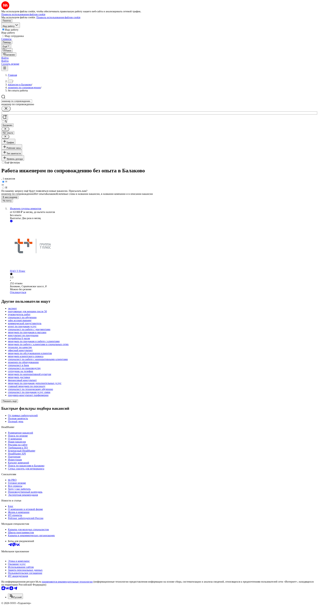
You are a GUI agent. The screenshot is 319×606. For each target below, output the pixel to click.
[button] (5, 58)
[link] (7, 50)
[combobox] (16, 101)
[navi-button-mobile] (4, 68)
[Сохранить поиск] (4, 117)
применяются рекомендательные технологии (67, 581)
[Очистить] (6, 108)
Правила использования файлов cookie (58, 17)
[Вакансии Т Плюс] (163, 246)
